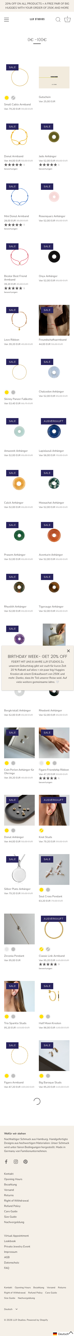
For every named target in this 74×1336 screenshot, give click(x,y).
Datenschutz (11, 1263)
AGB (7, 1257)
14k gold (48, 763)
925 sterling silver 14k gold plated (6, 949)
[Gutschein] (54, 77)
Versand (9, 1190)
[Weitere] (37, 1101)
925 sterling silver (54, 763)
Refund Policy (12, 1206)
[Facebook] (6, 1161)
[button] (63, 1334)
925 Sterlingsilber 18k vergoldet (6, 97)
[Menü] (6, 19)
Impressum (10, 1252)
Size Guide (10, 1217)
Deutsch (8, 1309)
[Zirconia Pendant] (19, 929)
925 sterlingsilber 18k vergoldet (6, 830)
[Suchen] (58, 20)
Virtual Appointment (16, 1236)
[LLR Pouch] (54, 639)
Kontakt (9, 1174)
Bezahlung (10, 1184)
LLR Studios (19, 1320)
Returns (9, 1195)
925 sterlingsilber (13, 830)
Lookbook (10, 1241)
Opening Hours (13, 1179)
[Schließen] (68, 650)
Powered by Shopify (37, 1320)
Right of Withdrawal (16, 1201)
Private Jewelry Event (17, 1246)
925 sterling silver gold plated (41, 763)
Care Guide (10, 1211)
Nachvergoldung (14, 1222)
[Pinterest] (25, 1161)
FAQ (6, 1268)
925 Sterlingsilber (13, 97)
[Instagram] (16, 1161)
